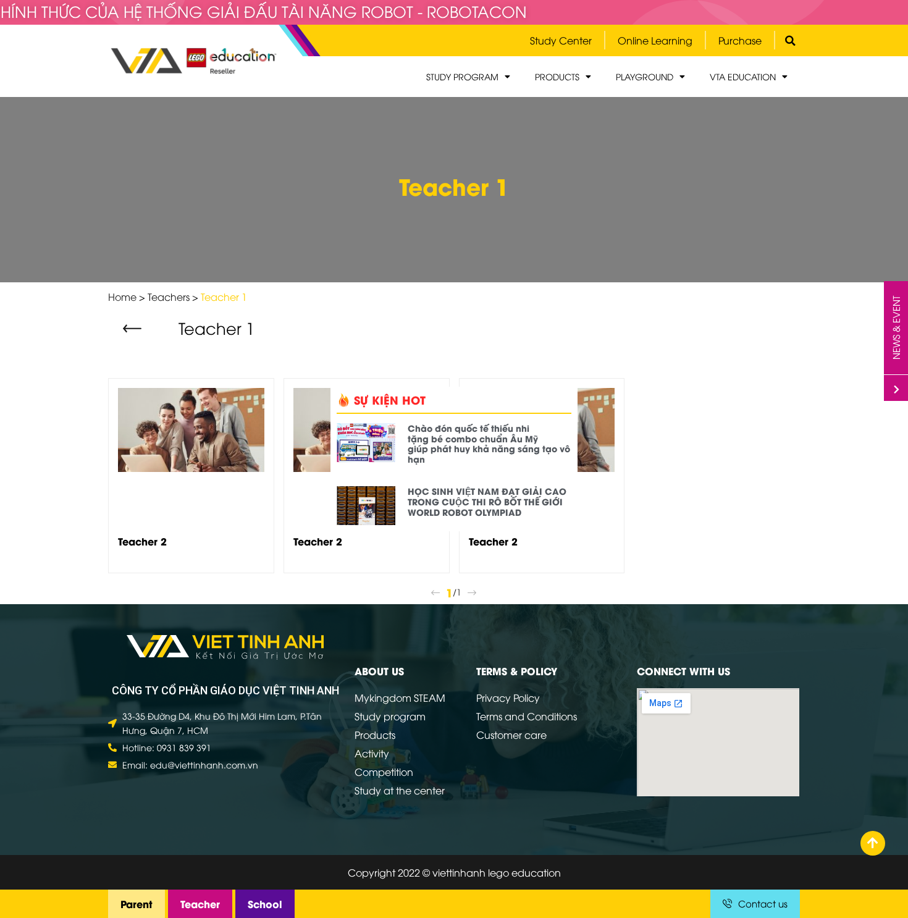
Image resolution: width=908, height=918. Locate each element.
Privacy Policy (508, 697)
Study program (462, 76)
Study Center (561, 40)
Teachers (169, 296)
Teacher (200, 903)
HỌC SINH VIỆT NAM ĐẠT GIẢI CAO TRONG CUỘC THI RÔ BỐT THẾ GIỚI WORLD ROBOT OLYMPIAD (487, 501)
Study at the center (400, 790)
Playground (644, 76)
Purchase (740, 40)
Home (122, 296)
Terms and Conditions (526, 716)
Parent (136, 903)
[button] (133, 329)
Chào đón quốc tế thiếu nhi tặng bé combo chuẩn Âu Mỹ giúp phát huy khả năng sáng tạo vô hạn (489, 443)
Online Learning (655, 40)
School (265, 903)
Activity (372, 753)
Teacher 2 (142, 541)
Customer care (511, 734)
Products (557, 76)
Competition (384, 771)
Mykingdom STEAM (400, 697)
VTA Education (743, 76)
